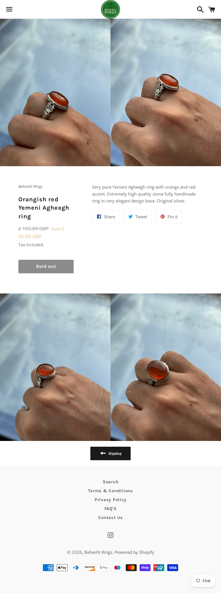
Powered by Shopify (134, 552)
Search (111, 481)
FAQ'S (110, 508)
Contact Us (110, 517)
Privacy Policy (111, 499)
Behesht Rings (98, 552)
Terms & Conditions (110, 490)
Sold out (46, 266)
